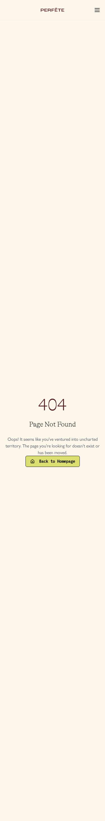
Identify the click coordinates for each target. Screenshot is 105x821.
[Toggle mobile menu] (97, 10)
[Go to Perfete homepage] (52, 10)
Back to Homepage (57, 461)
